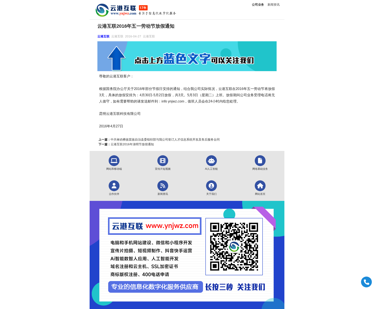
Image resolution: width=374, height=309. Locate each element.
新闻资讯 (274, 4)
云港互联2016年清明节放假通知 (132, 144)
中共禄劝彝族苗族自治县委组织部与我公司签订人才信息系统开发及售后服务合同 (165, 139)
